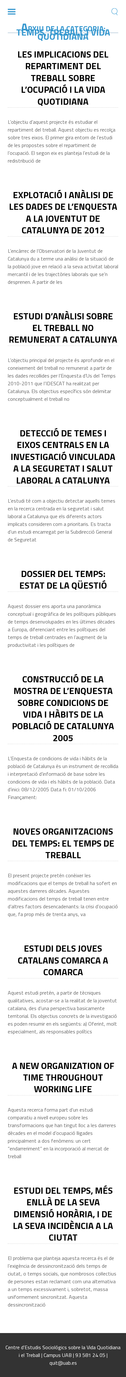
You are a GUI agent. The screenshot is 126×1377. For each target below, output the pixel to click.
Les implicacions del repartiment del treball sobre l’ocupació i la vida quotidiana (63, 77)
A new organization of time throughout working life (63, 1077)
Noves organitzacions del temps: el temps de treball (63, 843)
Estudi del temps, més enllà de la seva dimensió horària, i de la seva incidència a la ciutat (63, 1213)
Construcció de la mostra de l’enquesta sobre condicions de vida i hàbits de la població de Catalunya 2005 (63, 708)
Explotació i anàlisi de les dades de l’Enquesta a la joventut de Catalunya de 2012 (63, 212)
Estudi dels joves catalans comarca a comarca (63, 960)
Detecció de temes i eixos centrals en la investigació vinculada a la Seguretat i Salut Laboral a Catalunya (63, 456)
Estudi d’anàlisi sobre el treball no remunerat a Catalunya (63, 328)
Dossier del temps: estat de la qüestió (63, 579)
